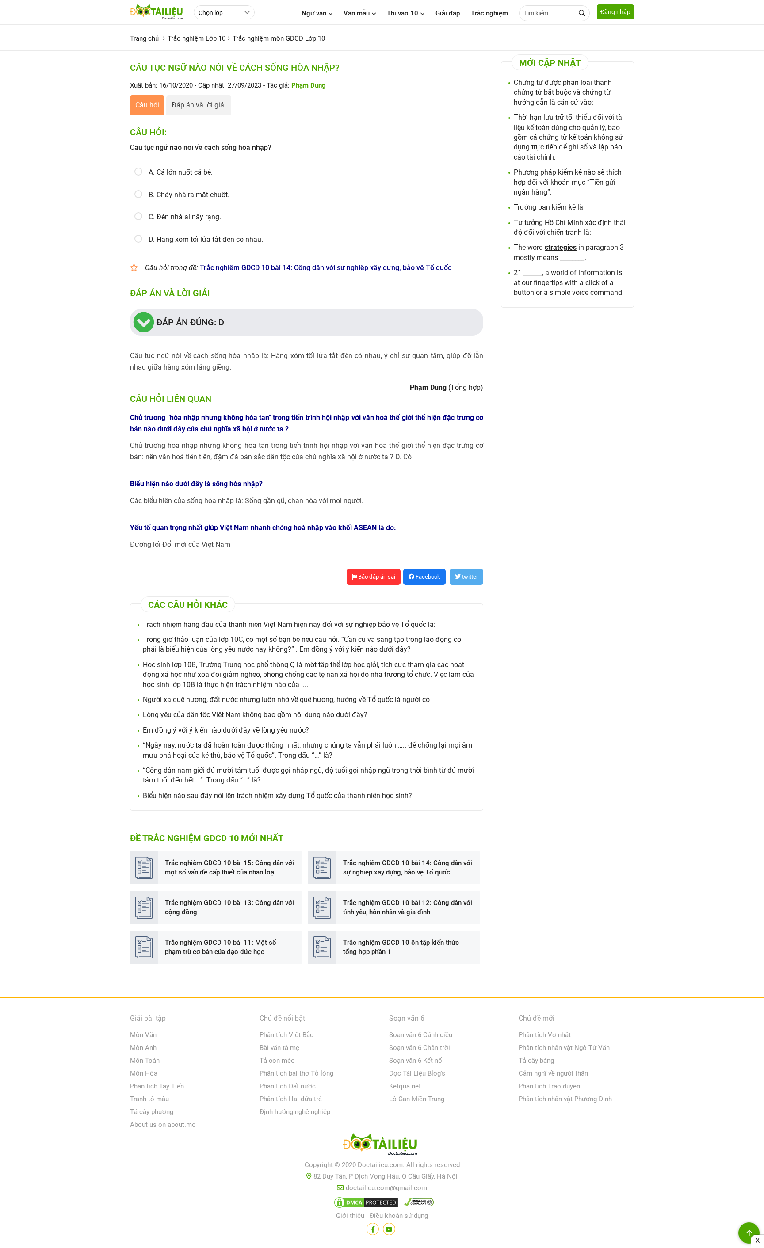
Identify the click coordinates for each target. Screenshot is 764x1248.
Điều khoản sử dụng (399, 1216)
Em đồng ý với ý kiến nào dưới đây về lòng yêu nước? (226, 730)
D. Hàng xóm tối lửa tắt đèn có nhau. (206, 239)
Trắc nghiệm (489, 13)
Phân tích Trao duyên (549, 1086)
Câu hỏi (147, 105)
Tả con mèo (277, 1061)
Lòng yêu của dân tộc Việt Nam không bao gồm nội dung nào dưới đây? (255, 714)
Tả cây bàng (536, 1061)
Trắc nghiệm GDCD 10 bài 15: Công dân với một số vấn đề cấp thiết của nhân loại (229, 867)
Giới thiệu (350, 1216)
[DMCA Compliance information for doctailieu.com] (417, 1204)
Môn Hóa (143, 1073)
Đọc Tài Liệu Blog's (417, 1073)
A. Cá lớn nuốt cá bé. (181, 172)
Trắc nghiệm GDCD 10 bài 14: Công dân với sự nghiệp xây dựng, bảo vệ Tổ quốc (325, 267)
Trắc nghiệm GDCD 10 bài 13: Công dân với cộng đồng (229, 907)
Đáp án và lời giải (199, 105)
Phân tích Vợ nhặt (545, 1035)
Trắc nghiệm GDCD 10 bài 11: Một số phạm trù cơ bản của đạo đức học (220, 947)
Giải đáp (447, 13)
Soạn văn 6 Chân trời (419, 1048)
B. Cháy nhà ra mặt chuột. (189, 195)
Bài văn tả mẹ (279, 1048)
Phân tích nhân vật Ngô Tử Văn (564, 1048)
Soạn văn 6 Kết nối (416, 1061)
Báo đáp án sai (376, 576)
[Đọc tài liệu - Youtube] (389, 1229)
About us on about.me (162, 1125)
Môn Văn (143, 1035)
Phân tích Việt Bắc (286, 1035)
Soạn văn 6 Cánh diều (420, 1035)
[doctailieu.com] (382, 1145)
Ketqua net (405, 1086)
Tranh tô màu (149, 1099)
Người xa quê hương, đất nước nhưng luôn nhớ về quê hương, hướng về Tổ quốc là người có (286, 699)
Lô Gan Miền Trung (416, 1099)
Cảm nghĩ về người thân (553, 1073)
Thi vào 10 (402, 13)
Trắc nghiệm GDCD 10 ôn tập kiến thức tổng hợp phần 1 (401, 947)
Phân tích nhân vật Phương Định (565, 1099)
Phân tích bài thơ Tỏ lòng (296, 1073)
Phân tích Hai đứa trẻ (291, 1099)
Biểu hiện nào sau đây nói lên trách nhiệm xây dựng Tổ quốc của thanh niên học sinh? (277, 795)
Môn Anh (143, 1048)
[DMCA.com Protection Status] (365, 1204)
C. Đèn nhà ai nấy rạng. (185, 217)
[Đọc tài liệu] (373, 1229)
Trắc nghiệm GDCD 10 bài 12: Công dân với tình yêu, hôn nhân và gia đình (407, 907)
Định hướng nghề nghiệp (295, 1112)
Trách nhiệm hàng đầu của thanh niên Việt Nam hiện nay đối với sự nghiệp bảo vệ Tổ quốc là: (289, 624)
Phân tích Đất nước (288, 1086)
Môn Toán (145, 1061)
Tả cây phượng (151, 1112)
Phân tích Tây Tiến (157, 1086)
